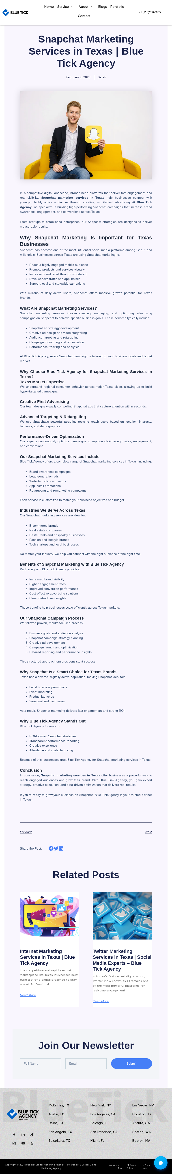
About (83, 7)
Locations (112, 1165)
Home (49, 7)
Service (63, 7)
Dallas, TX (56, 1123)
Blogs (102, 7)
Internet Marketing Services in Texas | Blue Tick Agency (47, 957)
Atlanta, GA (141, 1123)
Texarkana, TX (59, 1141)
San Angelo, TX (60, 1132)
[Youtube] (23, 1143)
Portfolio (117, 7)
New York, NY (100, 1105)
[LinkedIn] (23, 1134)
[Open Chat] (161, 1163)
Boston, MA (141, 1141)
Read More (28, 995)
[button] (51, 848)
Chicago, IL (98, 1123)
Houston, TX (141, 1114)
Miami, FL (97, 1141)
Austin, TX (56, 1114)
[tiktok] (32, 1134)
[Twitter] (32, 1143)
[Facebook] (14, 1134)
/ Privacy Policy (131, 1167)
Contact (84, 16)
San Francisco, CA (104, 1132)
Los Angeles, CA (102, 1114)
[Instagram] (14, 1143)
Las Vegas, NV (143, 1105)
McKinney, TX (59, 1105)
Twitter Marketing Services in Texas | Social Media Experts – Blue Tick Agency (122, 960)
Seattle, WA (141, 1132)
